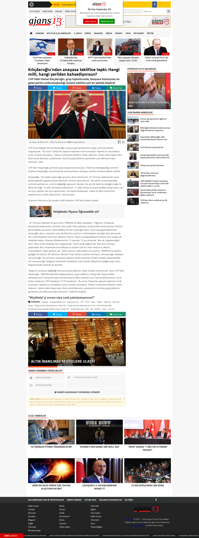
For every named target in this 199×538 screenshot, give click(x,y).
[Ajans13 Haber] (99, 5)
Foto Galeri (95, 512)
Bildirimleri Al (107, 21)
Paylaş (39, 87)
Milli (87, 308)
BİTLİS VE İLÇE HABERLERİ (59, 33)
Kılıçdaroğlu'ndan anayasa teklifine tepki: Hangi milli (48, 308)
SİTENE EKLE (90, 499)
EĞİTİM (150, 33)
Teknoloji (32, 526)
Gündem (32, 516)
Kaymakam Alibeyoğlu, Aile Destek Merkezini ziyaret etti (105, 535)
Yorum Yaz (117, 87)
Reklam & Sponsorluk (110, 499)
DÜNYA (88, 33)
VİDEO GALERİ (48, 11)
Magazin (31, 519)
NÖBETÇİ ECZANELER (73, 11)
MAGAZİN (98, 33)
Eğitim (93, 509)
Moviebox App (34, 530)
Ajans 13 (129, 519)
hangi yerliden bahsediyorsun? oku (81, 305)
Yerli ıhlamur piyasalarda (143, 535)
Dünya (62, 509)
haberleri (116, 301)
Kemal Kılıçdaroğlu (104, 305)
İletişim (129, 499)
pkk (91, 308)
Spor (93, 523)
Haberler (107, 301)
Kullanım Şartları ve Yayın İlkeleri (46, 499)
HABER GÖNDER (74, 499)
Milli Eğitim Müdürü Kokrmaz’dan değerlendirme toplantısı (53, 535)
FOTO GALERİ (35, 11)
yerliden (111, 308)
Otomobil (95, 505)
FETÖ (87, 301)
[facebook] (154, 4)
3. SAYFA (78, 33)
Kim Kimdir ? (64, 516)
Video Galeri (64, 526)
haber (93, 301)
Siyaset (62, 523)
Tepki (104, 308)
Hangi (30, 305)
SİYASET (119, 33)
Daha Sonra (90, 21)
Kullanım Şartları (138, 525)
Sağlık (30, 523)
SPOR (128, 33)
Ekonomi (32, 512)
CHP (82, 301)
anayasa (45, 301)
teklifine (97, 308)
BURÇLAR (59, 11)
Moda (61, 505)
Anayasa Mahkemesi (58, 301)
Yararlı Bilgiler (96, 526)
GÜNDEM (40, 33)
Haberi (99, 301)
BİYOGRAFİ (139, 33)
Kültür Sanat (33, 505)
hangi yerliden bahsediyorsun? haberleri (50, 305)
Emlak (62, 512)
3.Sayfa (31, 509)
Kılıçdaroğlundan (77, 308)
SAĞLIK (109, 33)
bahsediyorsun (73, 301)
